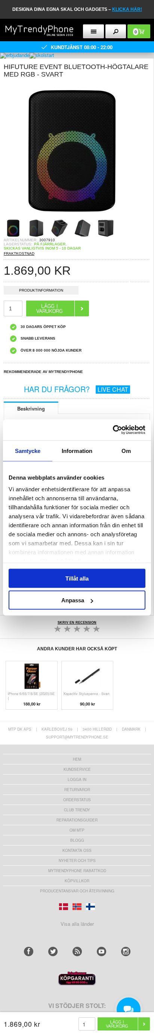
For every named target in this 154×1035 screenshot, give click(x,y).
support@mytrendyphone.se (77, 737)
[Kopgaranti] (77, 983)
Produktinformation (41, 290)
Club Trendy (77, 809)
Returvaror (77, 789)
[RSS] (77, 951)
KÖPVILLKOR (77, 880)
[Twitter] (53, 951)
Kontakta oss (77, 850)
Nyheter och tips (77, 860)
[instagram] (125, 951)
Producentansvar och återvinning (77, 891)
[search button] (115, 31)
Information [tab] (77, 450)
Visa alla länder (77, 923)
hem (77, 759)
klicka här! (127, 9)
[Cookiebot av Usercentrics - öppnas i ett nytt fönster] (112, 430)
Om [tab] (126, 450)
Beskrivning (31, 408)
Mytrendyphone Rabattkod (77, 870)
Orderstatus (77, 799)
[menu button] (93, 31)
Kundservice (77, 769)
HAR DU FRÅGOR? (76, 389)
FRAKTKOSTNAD (19, 253)
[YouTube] (101, 951)
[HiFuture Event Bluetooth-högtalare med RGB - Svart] (71, 216)
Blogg (77, 840)
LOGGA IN (77, 779)
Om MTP (77, 830)
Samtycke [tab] (28, 450)
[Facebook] (28, 951)
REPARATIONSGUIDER (77, 820)
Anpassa (72, 600)
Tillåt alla (77, 578)
